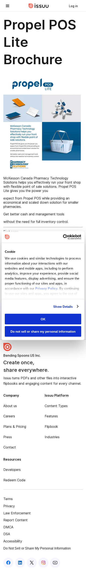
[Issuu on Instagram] (43, 563)
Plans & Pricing (14, 426)
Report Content (15, 520)
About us (10, 406)
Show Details (63, 306)
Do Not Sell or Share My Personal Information (37, 548)
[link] (73, 6)
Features (51, 416)
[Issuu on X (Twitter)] (32, 563)
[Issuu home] (38, 6)
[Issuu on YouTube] (55, 563)
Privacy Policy (46, 288)
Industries (52, 437)
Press (7, 437)
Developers (12, 470)
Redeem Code (14, 480)
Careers (9, 416)
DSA (6, 534)
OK (43, 319)
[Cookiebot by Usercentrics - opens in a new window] (63, 237)
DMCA (8, 527)
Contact (9, 447)
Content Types (56, 406)
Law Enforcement (17, 513)
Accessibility (12, 541)
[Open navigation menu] (7, 6)
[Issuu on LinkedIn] (20, 563)
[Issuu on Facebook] (8, 563)
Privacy (9, 506)
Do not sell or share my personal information (43, 331)
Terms (8, 499)
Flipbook (51, 426)
